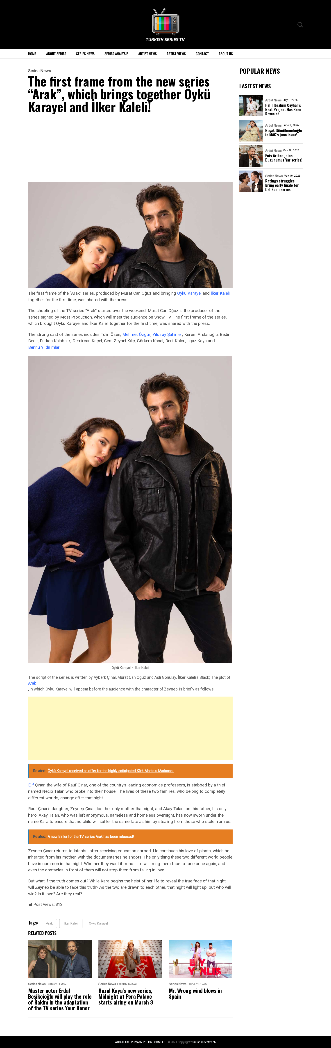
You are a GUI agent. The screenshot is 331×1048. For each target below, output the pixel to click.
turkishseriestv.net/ (204, 1042)
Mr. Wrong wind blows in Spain (195, 993)
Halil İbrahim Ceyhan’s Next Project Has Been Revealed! (283, 109)
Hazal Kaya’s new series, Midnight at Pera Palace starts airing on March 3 (125, 996)
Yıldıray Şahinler (167, 334)
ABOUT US (122, 1042)
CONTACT (160, 1042)
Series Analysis (116, 53)
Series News (85, 53)
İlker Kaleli (220, 293)
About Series (56, 53)
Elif (31, 785)
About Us (226, 53)
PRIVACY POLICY (141, 1042)
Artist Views (176, 53)
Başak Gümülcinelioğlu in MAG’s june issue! (283, 132)
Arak (32, 683)
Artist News (147, 53)
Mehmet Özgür (136, 334)
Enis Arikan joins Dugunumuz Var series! (283, 157)
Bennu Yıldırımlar (44, 347)
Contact (202, 53)
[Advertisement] (130, 148)
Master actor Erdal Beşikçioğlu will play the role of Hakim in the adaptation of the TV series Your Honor (60, 999)
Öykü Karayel (189, 293)
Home (32, 53)
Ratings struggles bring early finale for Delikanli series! (282, 185)
